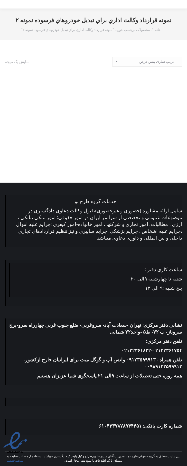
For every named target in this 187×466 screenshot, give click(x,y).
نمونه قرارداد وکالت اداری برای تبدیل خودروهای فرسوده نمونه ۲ (140, 154)
